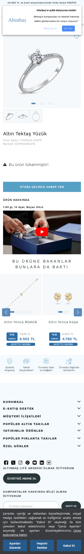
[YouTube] (35, 463)
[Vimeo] (49, 463)
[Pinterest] (27, 463)
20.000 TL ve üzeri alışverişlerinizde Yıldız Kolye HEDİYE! (42, 2)
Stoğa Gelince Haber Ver (42, 186)
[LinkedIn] (42, 463)
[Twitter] (13, 463)
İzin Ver (68, 28)
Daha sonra (50, 28)
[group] (21, 312)
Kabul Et (69, 546)
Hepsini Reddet (42, 545)
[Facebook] (6, 463)
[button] (33, 103)
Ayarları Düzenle (15, 545)
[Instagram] (20, 463)
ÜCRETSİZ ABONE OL (21, 478)
